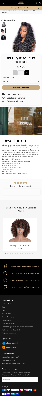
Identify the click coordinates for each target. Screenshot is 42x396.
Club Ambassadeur (8, 323)
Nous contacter (7, 320)
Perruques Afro (14, 11)
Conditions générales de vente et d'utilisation (17, 326)
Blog (3, 307)
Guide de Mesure (8, 317)
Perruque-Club (11, 387)
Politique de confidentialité (11, 330)
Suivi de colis (6, 313)
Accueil (5, 11)
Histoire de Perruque (9, 304)
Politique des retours (9, 333)
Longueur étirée (8, 78)
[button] (5, 254)
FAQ (3, 310)
